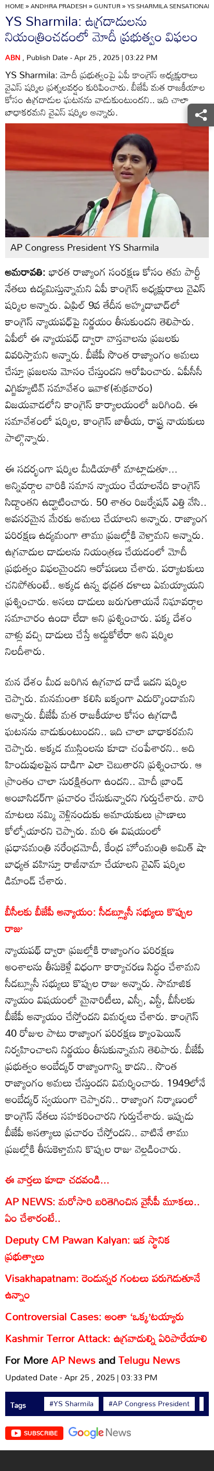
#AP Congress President (149, 1403)
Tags (18, 1405)
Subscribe (41, 1432)
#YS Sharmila (71, 1403)
